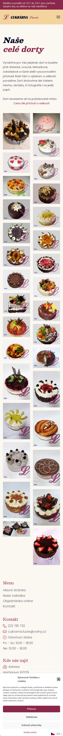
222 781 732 (16, 625)
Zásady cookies (30, 732)
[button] (58, 679)
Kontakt (9, 606)
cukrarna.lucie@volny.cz (27, 631)
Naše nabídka (14, 595)
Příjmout (31, 708)
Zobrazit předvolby (31, 725)
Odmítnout (31, 717)
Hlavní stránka (14, 590)
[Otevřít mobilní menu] (58, 17)
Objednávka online (18, 601)
